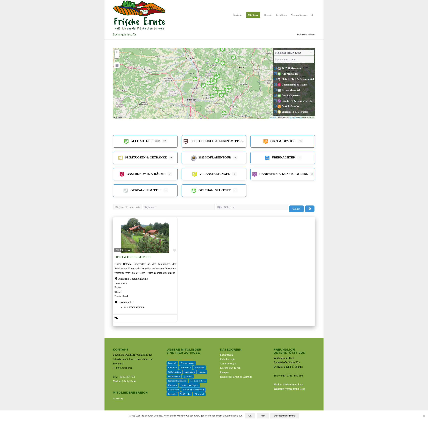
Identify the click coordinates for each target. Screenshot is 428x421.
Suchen (298, 208)
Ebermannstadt (187, 363)
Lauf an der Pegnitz (189, 385)
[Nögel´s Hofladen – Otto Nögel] (203, 85)
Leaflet (273, 117)
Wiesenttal (199, 394)
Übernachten (283, 157)
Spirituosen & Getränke (295, 111)
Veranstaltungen (214, 174)
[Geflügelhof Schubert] (221, 95)
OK (250, 415)
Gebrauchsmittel (291, 90)
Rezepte (224, 372)
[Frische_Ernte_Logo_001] (139, 15)
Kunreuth (172, 385)
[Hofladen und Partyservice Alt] (216, 77)
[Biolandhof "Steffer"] (226, 90)
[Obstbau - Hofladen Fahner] (219, 92)
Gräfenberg (190, 372)
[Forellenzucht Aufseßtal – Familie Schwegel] (222, 49)
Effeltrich (172, 367)
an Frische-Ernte (124, 381)
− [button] (117, 56)
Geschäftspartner (291, 95)
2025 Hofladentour (292, 68)
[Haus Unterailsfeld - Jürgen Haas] (233, 57)
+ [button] (117, 52)
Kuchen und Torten (230, 367)
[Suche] (312, 15)
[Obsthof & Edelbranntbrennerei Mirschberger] (212, 96)
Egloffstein (186, 367)
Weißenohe (185, 394)
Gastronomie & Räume (294, 84)
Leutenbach (173, 389)
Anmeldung (118, 398)
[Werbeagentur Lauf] (224, 113)
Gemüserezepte (228, 363)
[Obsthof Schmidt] (214, 89)
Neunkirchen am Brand (193, 389)
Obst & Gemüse (290, 106)
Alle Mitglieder (290, 73)
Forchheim (199, 367)
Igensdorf (188, 376)
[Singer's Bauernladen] (194, 79)
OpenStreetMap (296, 117)
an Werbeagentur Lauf (288, 384)
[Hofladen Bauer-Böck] (216, 60)
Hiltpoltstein (174, 376)
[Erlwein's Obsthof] (208, 83)
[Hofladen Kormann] (222, 63)
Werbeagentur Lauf (289, 388)
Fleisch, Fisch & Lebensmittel (298, 79)
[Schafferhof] (229, 87)
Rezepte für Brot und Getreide (236, 376)
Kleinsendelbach (198, 381)
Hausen (202, 372)
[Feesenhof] (212, 82)
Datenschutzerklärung (284, 415)
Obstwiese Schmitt (133, 257)
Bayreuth (172, 363)
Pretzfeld (172, 394)
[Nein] (423, 415)
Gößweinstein (174, 372)
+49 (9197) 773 (126, 376)
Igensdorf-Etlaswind (177, 381)
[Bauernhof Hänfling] (223, 92)
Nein (263, 415)
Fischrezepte (226, 354)
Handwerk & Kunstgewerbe (297, 101)
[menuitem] (237, 15)
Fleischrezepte (227, 359)
